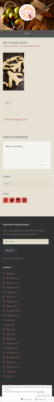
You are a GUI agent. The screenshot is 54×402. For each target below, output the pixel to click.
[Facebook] (5, 200)
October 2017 (12, 362)
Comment (42, 165)
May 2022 (10, 273)
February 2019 (12, 301)
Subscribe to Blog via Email (16, 224)
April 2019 (10, 297)
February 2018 (12, 343)
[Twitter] (12, 200)
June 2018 (10, 325)
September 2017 (13, 367)
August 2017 (11, 371)
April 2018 (10, 334)
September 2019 (13, 287)
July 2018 (10, 320)
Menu (27, 33)
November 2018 (13, 311)
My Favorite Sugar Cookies (16, 119)
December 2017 (13, 353)
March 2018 (11, 339)
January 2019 (11, 306)
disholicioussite (34, 46)
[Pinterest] (24, 200)
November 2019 (13, 278)
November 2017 (13, 357)
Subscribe (10, 250)
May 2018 (10, 329)
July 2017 (10, 376)
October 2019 (12, 283)
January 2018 (11, 348)
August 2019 (11, 292)
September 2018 (13, 315)
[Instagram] (18, 200)
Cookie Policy (41, 392)
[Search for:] (27, 183)
